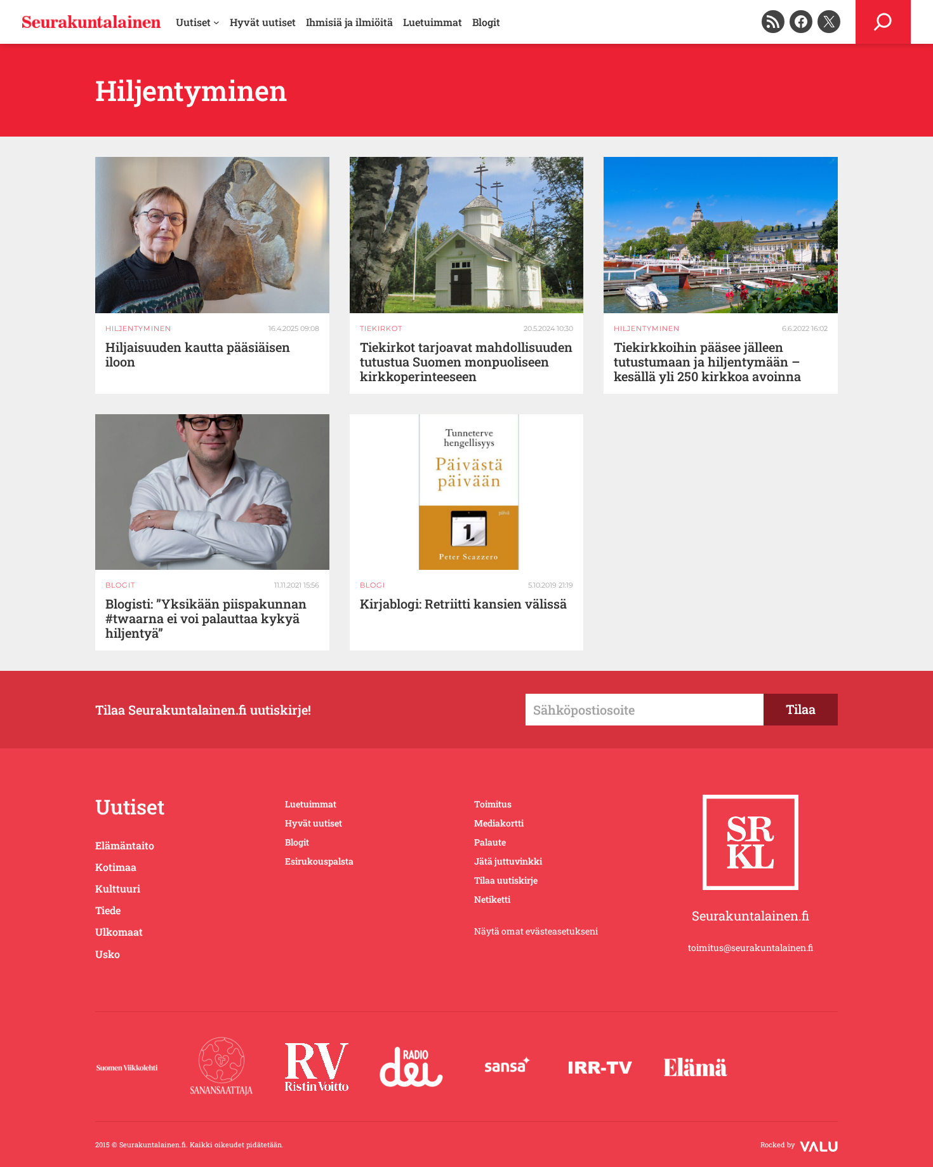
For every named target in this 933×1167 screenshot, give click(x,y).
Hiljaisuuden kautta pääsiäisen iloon (197, 354)
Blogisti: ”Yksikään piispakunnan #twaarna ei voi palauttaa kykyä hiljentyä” (206, 618)
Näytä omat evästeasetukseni (536, 931)
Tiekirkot (381, 328)
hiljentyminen (138, 328)
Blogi (372, 585)
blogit (120, 585)
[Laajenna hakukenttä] (883, 22)
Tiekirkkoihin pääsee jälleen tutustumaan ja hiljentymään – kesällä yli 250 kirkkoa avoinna (707, 362)
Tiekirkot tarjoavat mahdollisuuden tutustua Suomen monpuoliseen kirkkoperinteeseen (466, 362)
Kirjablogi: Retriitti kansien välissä (463, 604)
